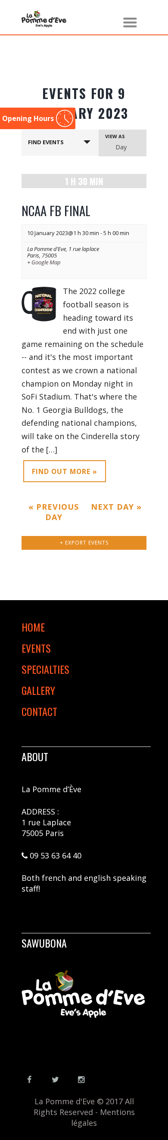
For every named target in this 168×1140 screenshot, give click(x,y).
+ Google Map (44, 262)
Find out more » (64, 471)
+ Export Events (84, 542)
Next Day (116, 507)
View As (115, 136)
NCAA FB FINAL (56, 210)
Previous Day (53, 512)
